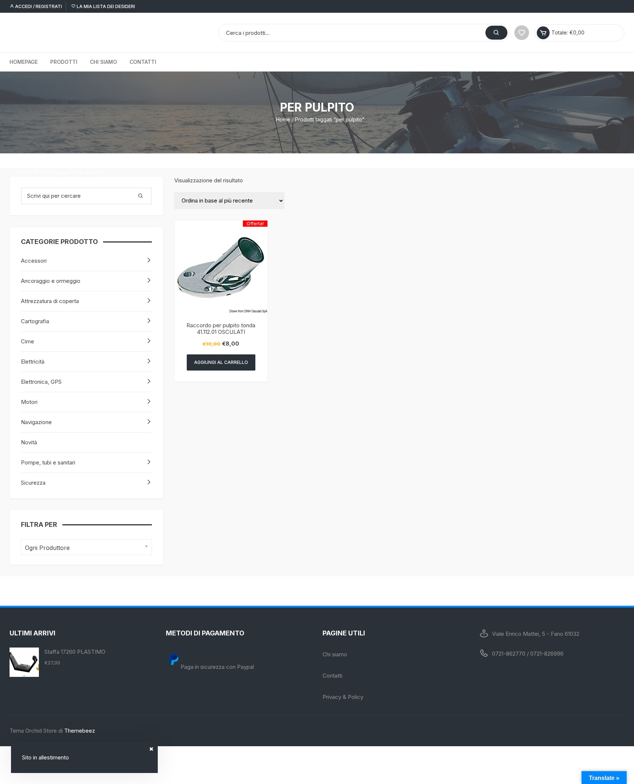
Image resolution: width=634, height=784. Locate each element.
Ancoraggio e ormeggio (50, 280)
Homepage (24, 62)
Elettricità (32, 361)
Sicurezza (33, 482)
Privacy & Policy (343, 696)
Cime (27, 341)
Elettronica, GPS (41, 381)
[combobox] (86, 547)
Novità (29, 442)
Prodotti (63, 62)
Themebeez (79, 730)
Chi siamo (103, 62)
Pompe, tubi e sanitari (48, 462)
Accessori (34, 260)
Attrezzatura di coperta (50, 301)
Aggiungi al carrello (221, 362)
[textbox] (84, 548)
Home (283, 119)
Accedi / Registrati (38, 6)
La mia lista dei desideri (105, 6)
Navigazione (36, 422)
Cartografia (35, 321)
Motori (29, 401)
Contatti (143, 62)
